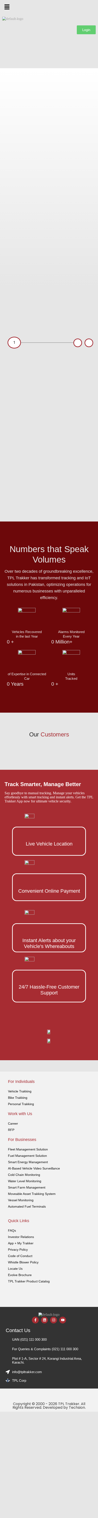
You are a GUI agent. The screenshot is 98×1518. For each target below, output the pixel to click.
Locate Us (15, 1268)
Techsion (77, 1407)
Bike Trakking (17, 1097)
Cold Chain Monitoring (24, 1175)
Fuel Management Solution (27, 1155)
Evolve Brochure (20, 1275)
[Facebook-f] (35, 1320)
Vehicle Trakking (19, 1091)
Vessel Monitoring (21, 1200)
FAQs (12, 1230)
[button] (49, 7)
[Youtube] (62, 1320)
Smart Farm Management (26, 1187)
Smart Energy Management (28, 1162)
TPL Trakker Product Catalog (29, 1281)
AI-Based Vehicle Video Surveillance (34, 1168)
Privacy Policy (18, 1249)
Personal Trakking (21, 1104)
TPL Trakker (68, 1403)
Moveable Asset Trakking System (32, 1194)
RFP (11, 1130)
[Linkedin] (44, 1320)
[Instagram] (53, 1320)
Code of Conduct (20, 1256)
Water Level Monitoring (24, 1181)
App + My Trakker (21, 1243)
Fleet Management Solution (28, 1149)
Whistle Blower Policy (23, 1262)
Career (13, 1123)
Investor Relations (21, 1237)
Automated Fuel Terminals (27, 1206)
